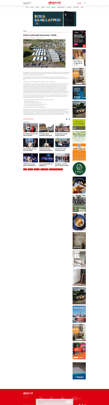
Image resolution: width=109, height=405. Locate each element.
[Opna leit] (85, 2)
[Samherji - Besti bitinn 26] (79, 222)
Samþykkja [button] (69, 401)
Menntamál (36, 169)
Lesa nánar (40, 402)
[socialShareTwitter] (69, 119)
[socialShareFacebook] (66, 119)
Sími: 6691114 (25, 397)
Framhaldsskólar (44, 169)
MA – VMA (30, 169)
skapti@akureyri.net (34, 37)
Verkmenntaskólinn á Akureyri (56, 169)
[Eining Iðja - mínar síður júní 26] (79, 152)
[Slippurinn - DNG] (79, 371)
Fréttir (25, 169)
